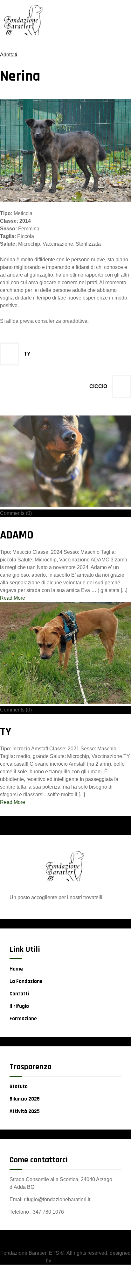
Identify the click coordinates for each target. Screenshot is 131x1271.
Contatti (19, 994)
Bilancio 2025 (25, 1099)
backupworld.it (68, 1260)
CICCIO (98, 386)
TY (27, 354)
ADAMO (16, 535)
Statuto (19, 1086)
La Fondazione (26, 981)
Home (16, 969)
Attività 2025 (25, 1111)
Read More (12, 598)
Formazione (23, 1018)
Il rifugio (19, 1006)
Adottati (8, 54)
